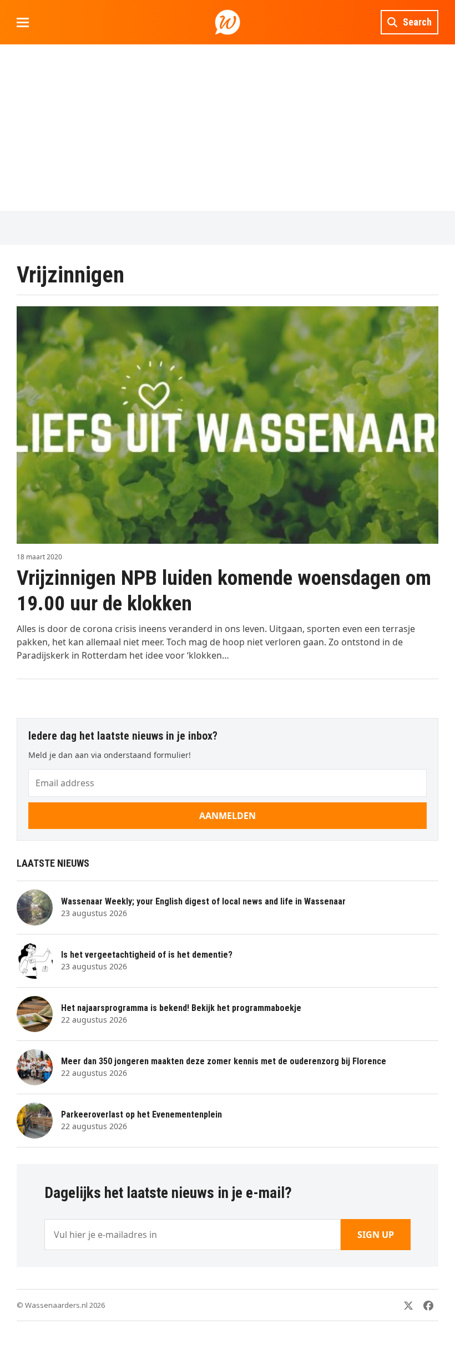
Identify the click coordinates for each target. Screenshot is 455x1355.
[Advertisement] (227, 127)
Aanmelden (227, 816)
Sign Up (375, 1234)
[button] (23, 22)
